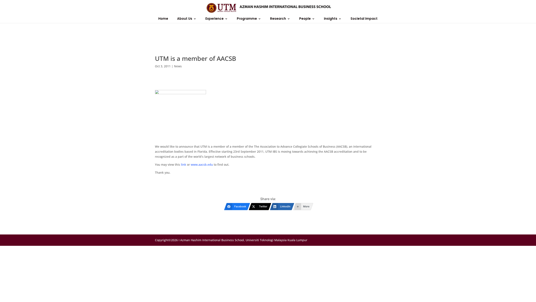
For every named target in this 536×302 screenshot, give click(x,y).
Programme (247, 19)
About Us (184, 19)
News (178, 66)
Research (278, 19)
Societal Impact (364, 19)
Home (163, 19)
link (183, 165)
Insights (330, 19)
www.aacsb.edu (202, 165)
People (305, 19)
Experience (214, 19)
